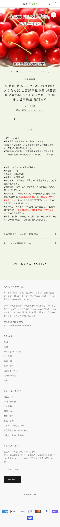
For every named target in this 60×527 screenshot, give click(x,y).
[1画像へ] (17, 71)
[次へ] (48, 71)
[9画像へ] (43, 71)
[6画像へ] (33, 71)
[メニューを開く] (4, 4)
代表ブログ (9, 396)
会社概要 (8, 406)
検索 (6, 380)
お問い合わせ (10, 401)
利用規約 (8, 411)
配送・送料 (9, 416)
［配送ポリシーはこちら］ (32, 110)
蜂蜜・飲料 (9, 366)
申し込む (12, 479)
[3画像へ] (23, 71)
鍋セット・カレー (12, 370)
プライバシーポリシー (14, 425)
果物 (6, 342)
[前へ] (11, 71)
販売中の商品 (10, 375)
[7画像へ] (36, 71)
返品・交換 (9, 421)
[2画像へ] (20, 71)
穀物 (6, 346)
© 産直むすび (30, 494)
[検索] (50, 4)
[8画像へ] (39, 71)
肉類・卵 (8, 361)
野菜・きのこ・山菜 (13, 351)
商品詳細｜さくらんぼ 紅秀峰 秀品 (21, 234)
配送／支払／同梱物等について (19, 243)
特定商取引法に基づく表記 (16, 430)
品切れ (30, 130)
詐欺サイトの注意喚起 (14, 435)
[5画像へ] (30, 71)
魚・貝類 (8, 356)
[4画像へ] (27, 71)
